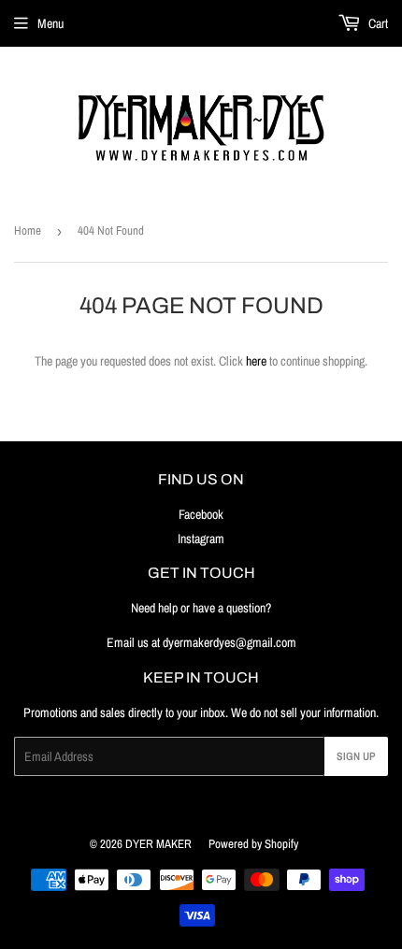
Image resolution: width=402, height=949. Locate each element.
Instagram (201, 538)
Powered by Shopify (253, 844)
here (256, 360)
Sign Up (356, 756)
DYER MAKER (158, 844)
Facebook (201, 514)
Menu (50, 23)
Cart (377, 23)
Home (27, 230)
